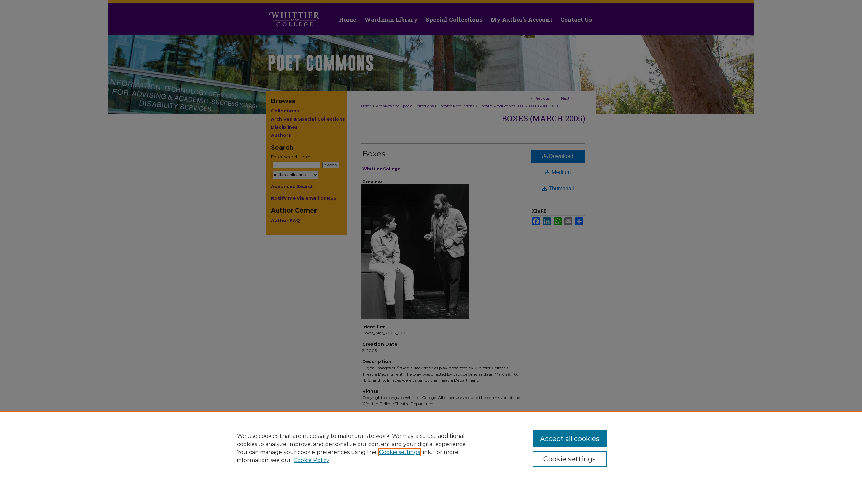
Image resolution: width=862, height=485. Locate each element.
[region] (431, 448)
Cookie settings (399, 452)
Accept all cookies (569, 438)
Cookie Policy (311, 460)
